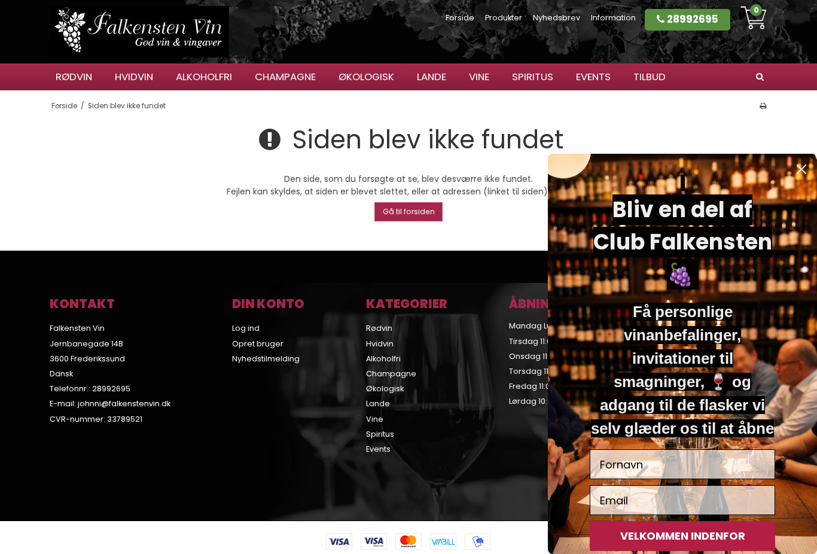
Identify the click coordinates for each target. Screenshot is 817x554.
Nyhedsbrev (556, 18)
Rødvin (74, 76)
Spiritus (532, 76)
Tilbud (649, 76)
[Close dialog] (801, 169)
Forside (460, 18)
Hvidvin (134, 76)
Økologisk (366, 76)
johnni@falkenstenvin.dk (124, 403)
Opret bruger (257, 344)
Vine (479, 76)
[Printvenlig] (762, 106)
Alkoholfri (204, 76)
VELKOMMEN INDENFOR (682, 535)
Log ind (246, 328)
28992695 (691, 19)
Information (613, 18)
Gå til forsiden (409, 211)
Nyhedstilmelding (266, 359)
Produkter (503, 18)
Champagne (285, 76)
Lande (431, 76)
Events (593, 76)
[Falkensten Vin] (139, 31)
